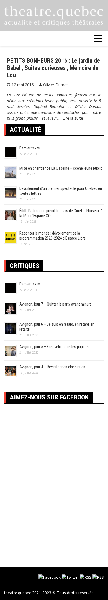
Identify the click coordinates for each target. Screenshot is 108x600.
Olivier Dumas (55, 84)
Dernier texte (29, 148)
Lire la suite (73, 118)
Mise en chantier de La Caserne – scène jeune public (60, 168)
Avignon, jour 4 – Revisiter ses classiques (52, 366)
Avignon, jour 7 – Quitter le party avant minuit (55, 304)
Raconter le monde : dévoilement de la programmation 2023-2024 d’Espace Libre (52, 236)
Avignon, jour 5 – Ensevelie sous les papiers (54, 346)
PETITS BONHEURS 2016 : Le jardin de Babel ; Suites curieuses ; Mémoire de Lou (53, 68)
